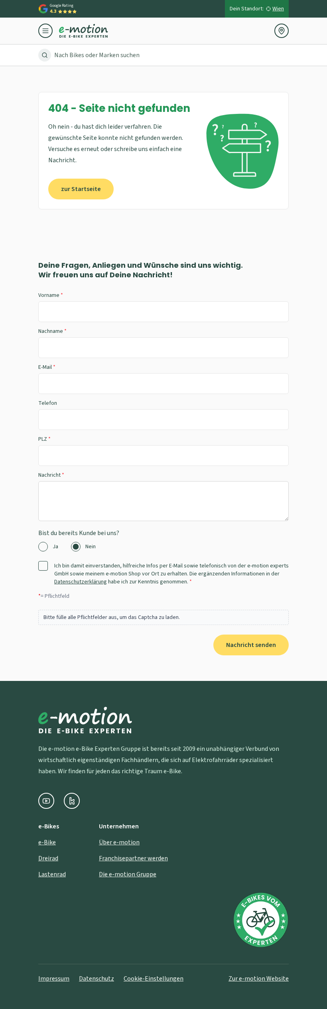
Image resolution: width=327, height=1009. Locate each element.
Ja (55, 546)
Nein (90, 546)
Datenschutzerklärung (80, 582)
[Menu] (48, 31)
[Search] (44, 55)
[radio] (43, 546)
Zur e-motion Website (259, 978)
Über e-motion (119, 842)
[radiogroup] (163, 546)
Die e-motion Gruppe (127, 874)
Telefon (47, 403)
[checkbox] (43, 566)
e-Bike (47, 842)
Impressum (53, 978)
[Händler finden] (281, 31)
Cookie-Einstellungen (153, 978)
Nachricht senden (251, 645)
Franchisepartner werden (133, 858)
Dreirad (48, 858)
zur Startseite (81, 189)
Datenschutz (96, 978)
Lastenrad (52, 874)
